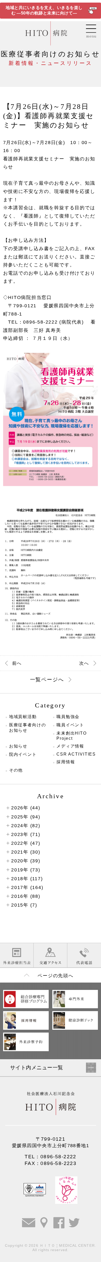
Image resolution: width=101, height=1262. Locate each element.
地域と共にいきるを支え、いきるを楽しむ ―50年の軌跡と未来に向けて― (44, 10)
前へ (17, 663)
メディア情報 (70, 746)
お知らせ (18, 746)
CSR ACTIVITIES (76, 754)
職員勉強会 (68, 716)
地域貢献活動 (23, 716)
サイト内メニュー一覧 (36, 1067)
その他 (16, 770)
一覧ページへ (47, 679)
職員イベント (70, 725)
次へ (84, 663)
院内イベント (23, 754)
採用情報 (65, 762)
